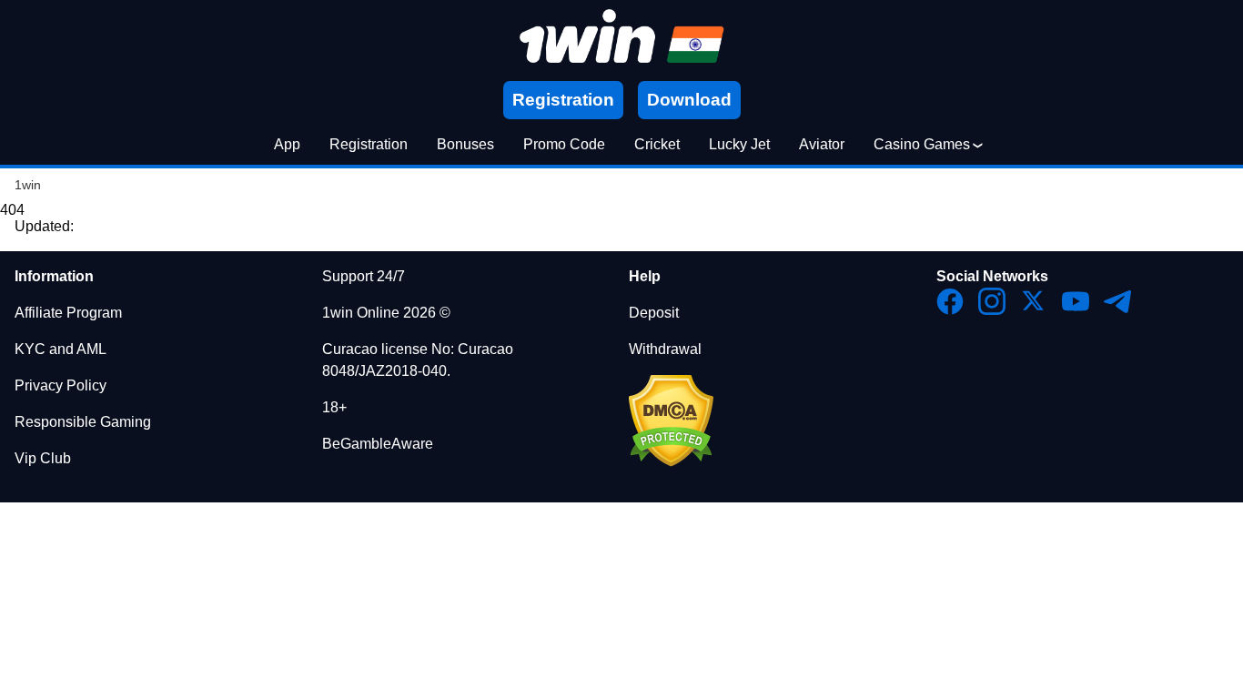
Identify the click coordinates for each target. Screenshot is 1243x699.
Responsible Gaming (83, 422)
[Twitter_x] (1033, 301)
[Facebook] (950, 301)
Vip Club (43, 458)
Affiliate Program (68, 312)
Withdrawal (665, 349)
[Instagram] (992, 301)
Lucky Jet (739, 144)
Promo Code (564, 144)
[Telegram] (1117, 301)
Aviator (821, 144)
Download (689, 99)
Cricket (657, 144)
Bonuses (465, 144)
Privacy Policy (60, 385)
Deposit (654, 312)
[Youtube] (1075, 301)
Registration (368, 144)
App (287, 144)
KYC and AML (60, 349)
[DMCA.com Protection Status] (671, 462)
